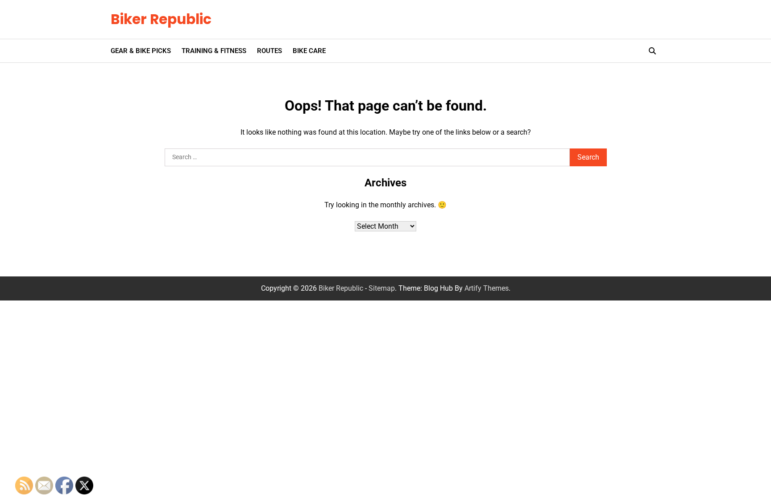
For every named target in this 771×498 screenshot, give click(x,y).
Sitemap (382, 288)
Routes (269, 51)
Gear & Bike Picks (141, 51)
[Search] (652, 51)
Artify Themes (486, 288)
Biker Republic (161, 19)
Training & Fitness (214, 51)
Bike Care (309, 51)
